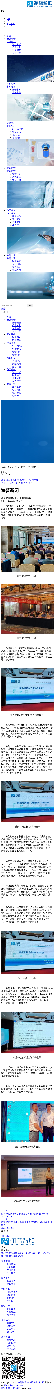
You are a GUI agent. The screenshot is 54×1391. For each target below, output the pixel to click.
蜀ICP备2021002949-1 (14, 1385)
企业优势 (16, 53)
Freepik (32, 1388)
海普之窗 (11, 255)
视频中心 (16, 267)
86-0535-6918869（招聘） (38, 1253)
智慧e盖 (16, 135)
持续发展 (16, 270)
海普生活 (16, 216)
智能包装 (11, 123)
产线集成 (16, 177)
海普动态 (16, 261)
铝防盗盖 (16, 132)
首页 (9, 36)
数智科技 (11, 168)
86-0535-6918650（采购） (13, 1256)
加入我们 (16, 225)
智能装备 (16, 174)
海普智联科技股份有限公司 (31, 1382)
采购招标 (16, 264)
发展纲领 (16, 50)
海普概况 (16, 44)
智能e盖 (16, 137)
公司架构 (16, 47)
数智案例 (16, 92)
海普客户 (16, 89)
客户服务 (11, 84)
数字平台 (16, 180)
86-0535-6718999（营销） (13, 1253)
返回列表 (5, 1236)
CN (8, 18)
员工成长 (11, 210)
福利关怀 (16, 219)
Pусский (11, 23)
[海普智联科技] (27, 6)
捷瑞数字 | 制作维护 (10, 1388)
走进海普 (11, 38)
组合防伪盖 (17, 129)
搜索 (30, 306)
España (10, 26)
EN (8, 21)
